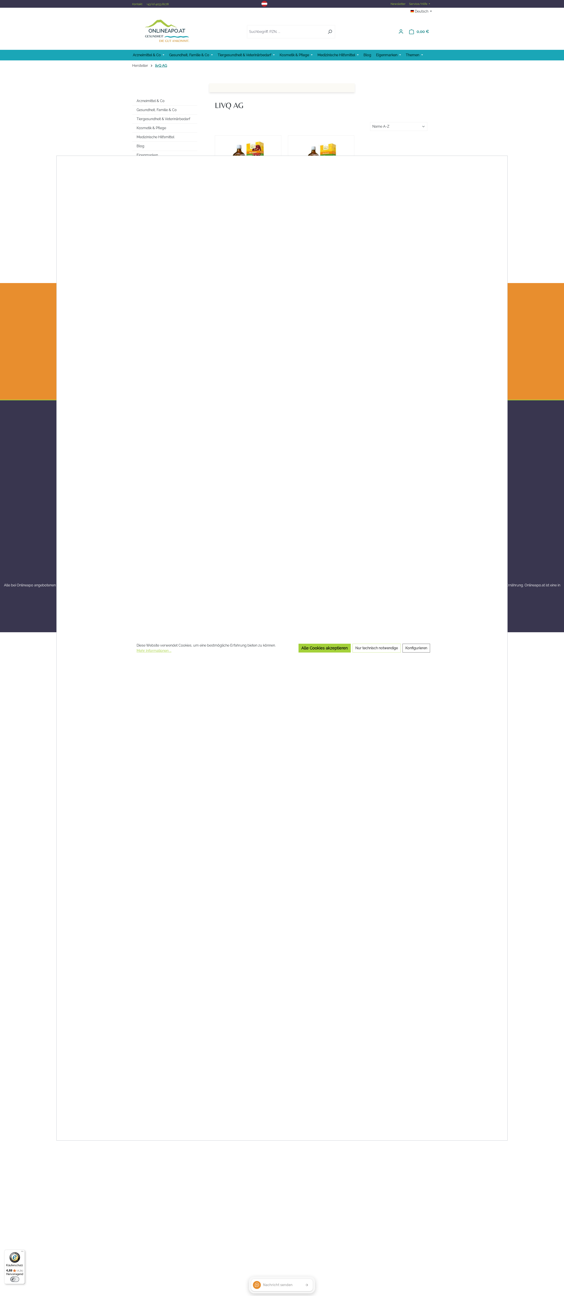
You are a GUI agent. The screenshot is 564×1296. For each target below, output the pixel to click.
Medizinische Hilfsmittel (155, 137)
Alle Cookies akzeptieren (324, 648)
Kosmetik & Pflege (151, 128)
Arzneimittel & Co (151, 101)
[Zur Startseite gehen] (167, 31)
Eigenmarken (147, 155)
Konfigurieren (416, 648)
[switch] (14, 1279)
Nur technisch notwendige (376, 648)
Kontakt (137, 4)
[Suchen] (330, 31)
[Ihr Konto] (401, 31)
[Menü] (22, 1252)
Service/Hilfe (418, 4)
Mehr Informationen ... (154, 651)
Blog (140, 146)
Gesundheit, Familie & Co (157, 110)
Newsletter (398, 4)
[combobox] (286, 31)
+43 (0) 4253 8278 (158, 4)
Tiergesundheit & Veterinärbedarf (163, 119)
